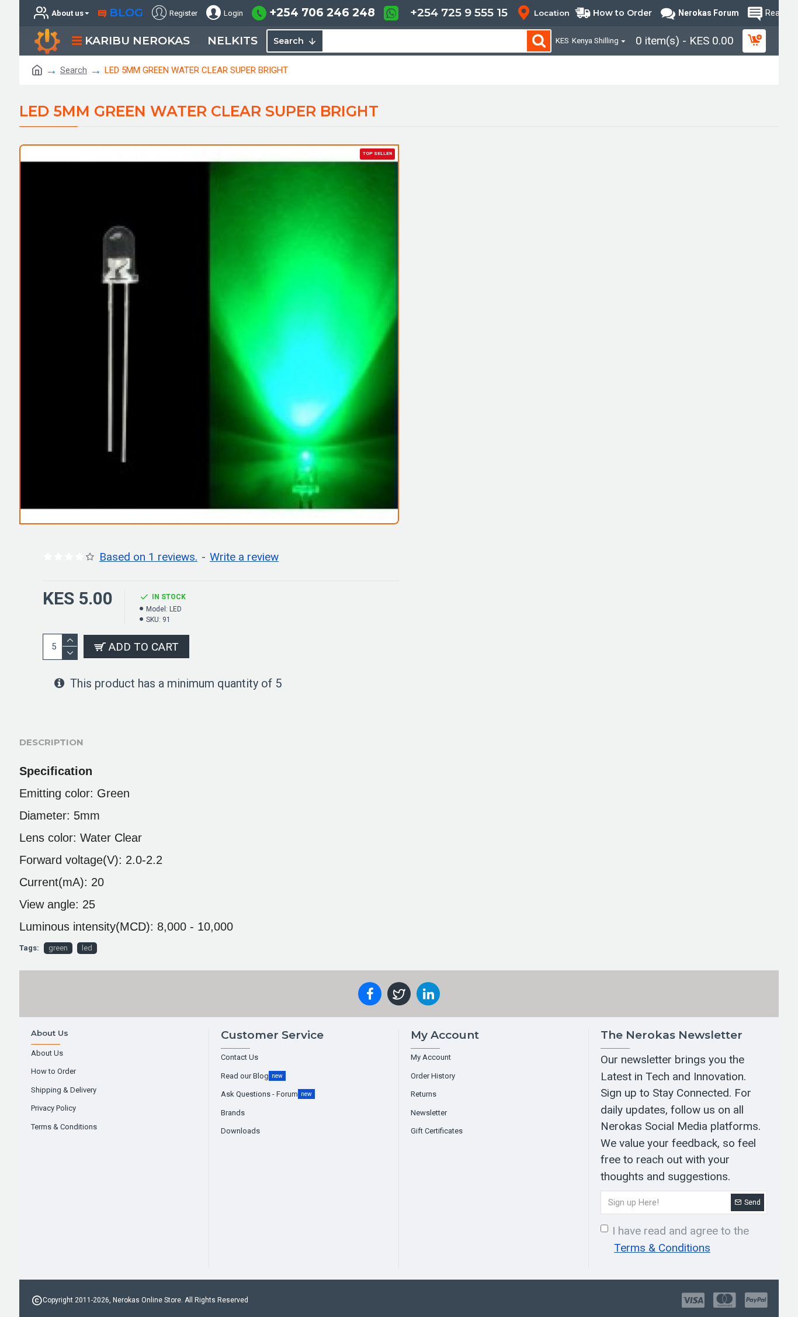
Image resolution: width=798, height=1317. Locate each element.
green (58, 947)
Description (51, 742)
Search (73, 70)
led (87, 947)
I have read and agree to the (680, 1239)
